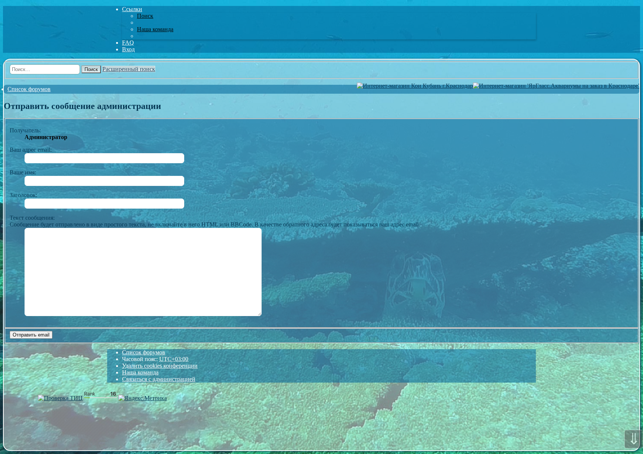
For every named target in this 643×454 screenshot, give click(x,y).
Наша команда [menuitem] (155, 29)
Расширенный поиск (128, 69)
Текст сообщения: (32, 218)
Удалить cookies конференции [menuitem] (160, 366)
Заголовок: (23, 195)
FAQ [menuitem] (128, 42)
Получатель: (25, 130)
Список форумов (143, 352)
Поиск (91, 69)
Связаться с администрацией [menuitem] (158, 379)
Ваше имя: (23, 172)
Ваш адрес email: (31, 149)
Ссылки (132, 9)
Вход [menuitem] (128, 49)
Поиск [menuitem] (145, 16)
